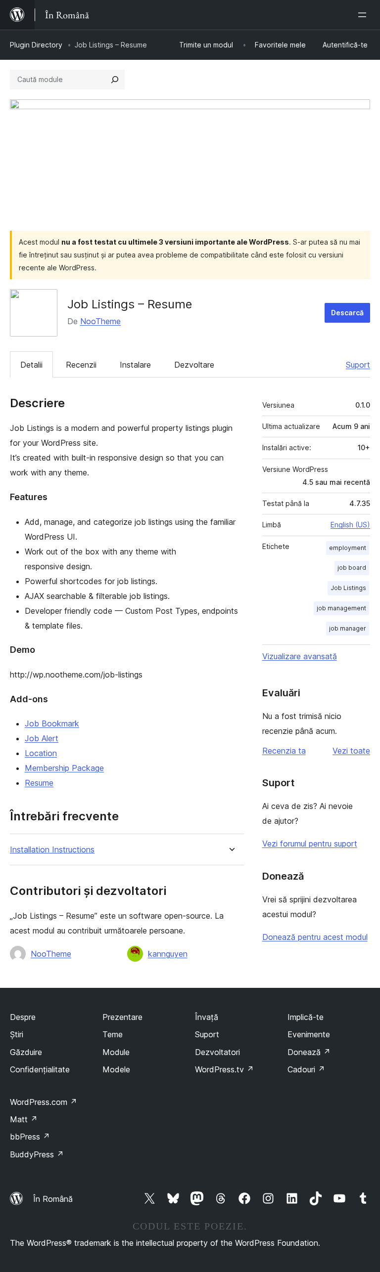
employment (347, 547)
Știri (16, 1034)
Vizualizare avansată (299, 656)
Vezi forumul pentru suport (309, 843)
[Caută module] (115, 79)
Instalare (135, 365)
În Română (53, 1199)
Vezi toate (351, 751)
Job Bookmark (52, 723)
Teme (112, 1034)
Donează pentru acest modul (315, 937)
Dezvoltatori (217, 1052)
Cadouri (306, 1069)
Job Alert (41, 738)
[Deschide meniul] (364, 15)
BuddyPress (37, 1154)
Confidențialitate (40, 1069)
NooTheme (100, 321)
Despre (23, 1017)
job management (341, 608)
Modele (116, 1069)
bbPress (30, 1137)
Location (41, 753)
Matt (24, 1119)
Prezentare (122, 1017)
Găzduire (26, 1052)
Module (116, 1052)
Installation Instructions (52, 849)
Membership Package (64, 768)
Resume (39, 783)
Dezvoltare (194, 365)
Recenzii (81, 365)
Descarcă (347, 312)
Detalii (31, 365)
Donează (309, 1052)
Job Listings (348, 588)
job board (351, 567)
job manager (347, 628)
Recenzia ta (284, 751)
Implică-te (305, 1017)
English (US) (350, 524)
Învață (206, 1017)
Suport (358, 365)
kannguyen (168, 954)
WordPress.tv (224, 1069)
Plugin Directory (36, 45)
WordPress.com (43, 1102)
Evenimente (308, 1034)
